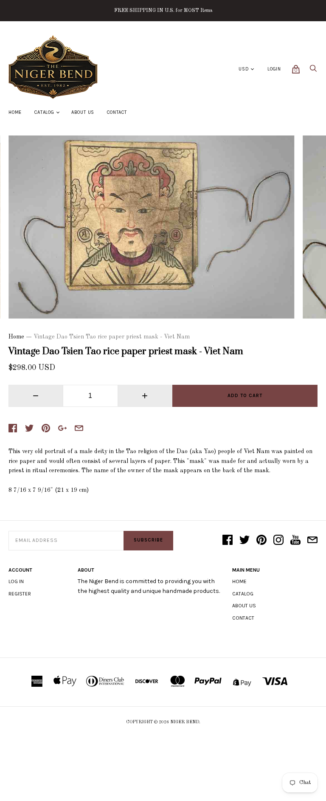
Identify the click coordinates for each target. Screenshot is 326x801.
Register (19, 594)
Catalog (44, 112)
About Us (82, 112)
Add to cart (245, 395)
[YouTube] (295, 541)
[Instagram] (278, 541)
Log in (16, 581)
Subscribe (148, 540)
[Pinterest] (261, 541)
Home (15, 112)
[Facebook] (227, 541)
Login (274, 69)
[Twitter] (244, 541)
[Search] (313, 70)
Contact (117, 112)
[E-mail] (312, 541)
